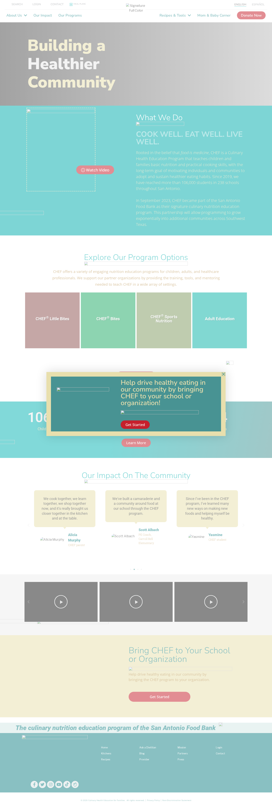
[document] (136, 404)
